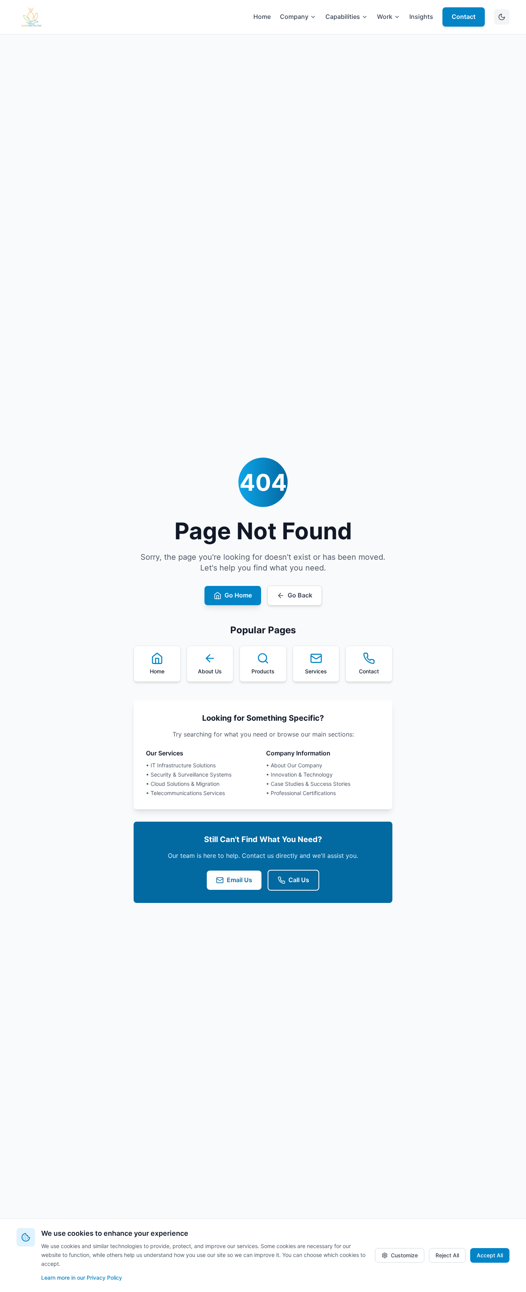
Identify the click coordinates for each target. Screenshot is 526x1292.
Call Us (298, 880)
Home (262, 16)
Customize (404, 1255)
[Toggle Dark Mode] (501, 17)
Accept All (490, 1255)
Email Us (239, 880)
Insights (421, 16)
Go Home (238, 595)
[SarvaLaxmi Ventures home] (31, 17)
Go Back (300, 595)
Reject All (447, 1255)
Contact (464, 16)
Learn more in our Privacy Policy (81, 1277)
